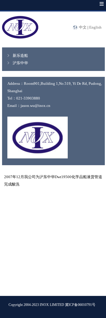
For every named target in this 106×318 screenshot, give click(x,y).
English (95, 27)
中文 (83, 27)
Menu (95, 8)
